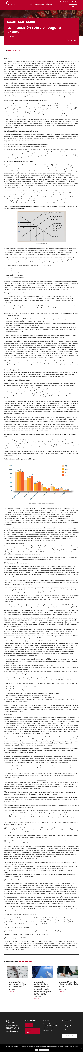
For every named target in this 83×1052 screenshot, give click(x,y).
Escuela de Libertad (39, 6)
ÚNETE (73, 6)
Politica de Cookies (44, 1050)
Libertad (20, 22)
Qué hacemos (49, 4)
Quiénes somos (39, 4)
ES (48, 6)
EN (47, 6)
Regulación (30, 22)
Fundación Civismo (13, 50)
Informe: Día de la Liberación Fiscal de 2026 (67, 984)
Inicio (31, 4)
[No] (81, 1048)
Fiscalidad (11, 22)
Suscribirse (69, 1036)
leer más (10, 991)
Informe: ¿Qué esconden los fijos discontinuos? (16, 984)
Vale (36, 1050)
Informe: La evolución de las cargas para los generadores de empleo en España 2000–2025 (42, 987)
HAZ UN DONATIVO (30, 1031)
